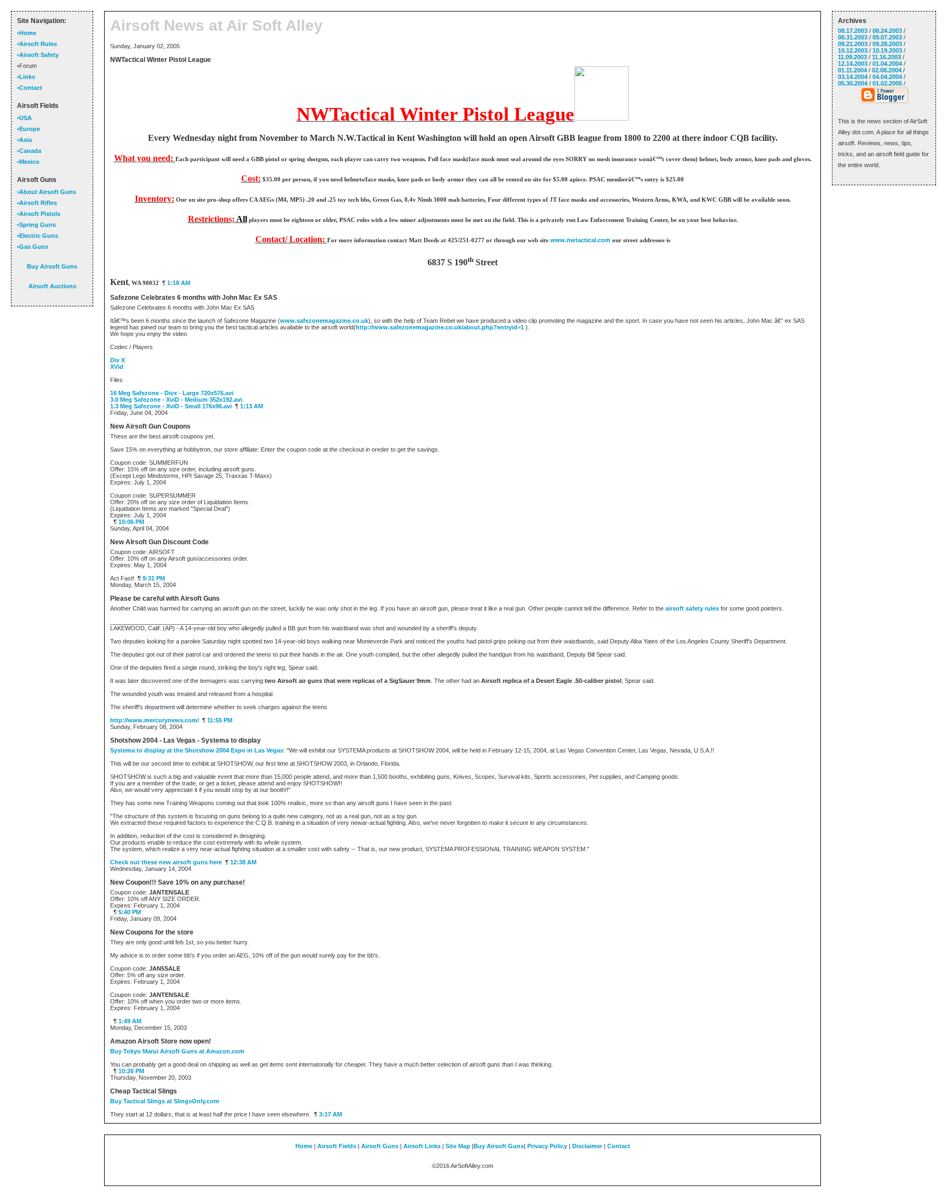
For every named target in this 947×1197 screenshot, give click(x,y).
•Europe (28, 129)
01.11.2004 (852, 70)
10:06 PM (131, 521)
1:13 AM (251, 406)
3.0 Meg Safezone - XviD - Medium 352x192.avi (176, 399)
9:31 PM (153, 578)
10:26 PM (131, 1071)
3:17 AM (330, 1114)
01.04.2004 (887, 63)
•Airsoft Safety (38, 55)
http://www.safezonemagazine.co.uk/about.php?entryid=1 (440, 327)
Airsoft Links (422, 1146)
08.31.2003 (853, 37)
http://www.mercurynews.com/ (154, 720)
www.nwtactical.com (580, 240)
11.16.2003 (886, 57)
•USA (24, 118)
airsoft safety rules (692, 608)
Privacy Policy (547, 1146)
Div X (117, 360)
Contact (618, 1146)
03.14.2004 (853, 76)
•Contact (29, 87)
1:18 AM (178, 283)
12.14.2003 (853, 63)
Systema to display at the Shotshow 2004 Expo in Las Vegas (196, 750)
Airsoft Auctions (52, 286)
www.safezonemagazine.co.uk (324, 320)
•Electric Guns (37, 235)
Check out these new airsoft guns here (166, 862)
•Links (26, 76)
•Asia (24, 139)
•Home (26, 33)
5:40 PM (129, 912)
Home (303, 1146)
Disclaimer (587, 1146)
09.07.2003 (887, 37)
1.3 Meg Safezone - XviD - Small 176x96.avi (171, 406)
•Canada (29, 150)
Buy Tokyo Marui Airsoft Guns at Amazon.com (177, 1051)
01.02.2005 (887, 83)
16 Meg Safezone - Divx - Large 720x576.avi (171, 393)
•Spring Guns (36, 224)
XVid (116, 366)
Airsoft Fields (336, 1146)
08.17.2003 (853, 30)
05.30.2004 (853, 83)
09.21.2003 (853, 44)
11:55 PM (219, 720)
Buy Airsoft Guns (499, 1146)
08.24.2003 (887, 30)
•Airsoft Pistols (38, 213)
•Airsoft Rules (37, 44)
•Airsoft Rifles (37, 203)
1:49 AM (129, 1021)
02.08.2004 (887, 70)
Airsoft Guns (379, 1146)
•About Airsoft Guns (46, 192)
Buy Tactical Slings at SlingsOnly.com (164, 1101)
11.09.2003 (852, 57)
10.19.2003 (887, 50)
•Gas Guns (32, 246)
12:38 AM (243, 862)
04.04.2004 (887, 76)
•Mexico (28, 161)
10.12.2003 (853, 50)
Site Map (458, 1146)
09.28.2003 (887, 44)
